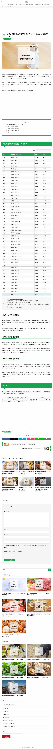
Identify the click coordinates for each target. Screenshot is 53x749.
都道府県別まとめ (9, 705)
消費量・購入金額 (7, 38)
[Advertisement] (26, 18)
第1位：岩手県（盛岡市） (13, 126)
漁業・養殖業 (9, 720)
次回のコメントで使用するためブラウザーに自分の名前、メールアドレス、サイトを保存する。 (26, 545)
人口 (6, 708)
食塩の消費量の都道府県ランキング (14, 124)
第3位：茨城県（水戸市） (13, 130)
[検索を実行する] (49, 569)
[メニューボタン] (1, 1)
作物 (7, 717)
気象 (6, 711)
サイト (5, 540)
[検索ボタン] (51, 1)
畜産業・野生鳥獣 (9, 723)
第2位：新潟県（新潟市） (13, 128)
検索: (34, 150)
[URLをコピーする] (47, 439)
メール (6, 534)
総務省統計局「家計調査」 (16, 299)
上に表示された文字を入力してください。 (13, 551)
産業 (6, 714)
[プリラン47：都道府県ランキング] (26, 1)
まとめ (7, 132)
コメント (6, 511)
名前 (5, 529)
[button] (9, 154)
